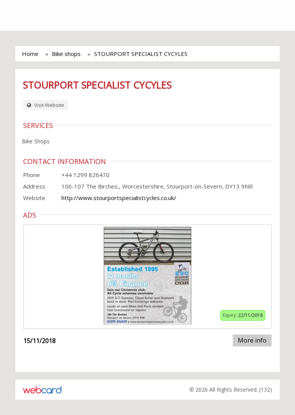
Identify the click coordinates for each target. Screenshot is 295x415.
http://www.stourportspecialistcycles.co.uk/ (118, 198)
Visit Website (48, 105)
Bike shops (66, 53)
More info (252, 340)
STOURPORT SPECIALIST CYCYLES (140, 53)
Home (30, 53)
